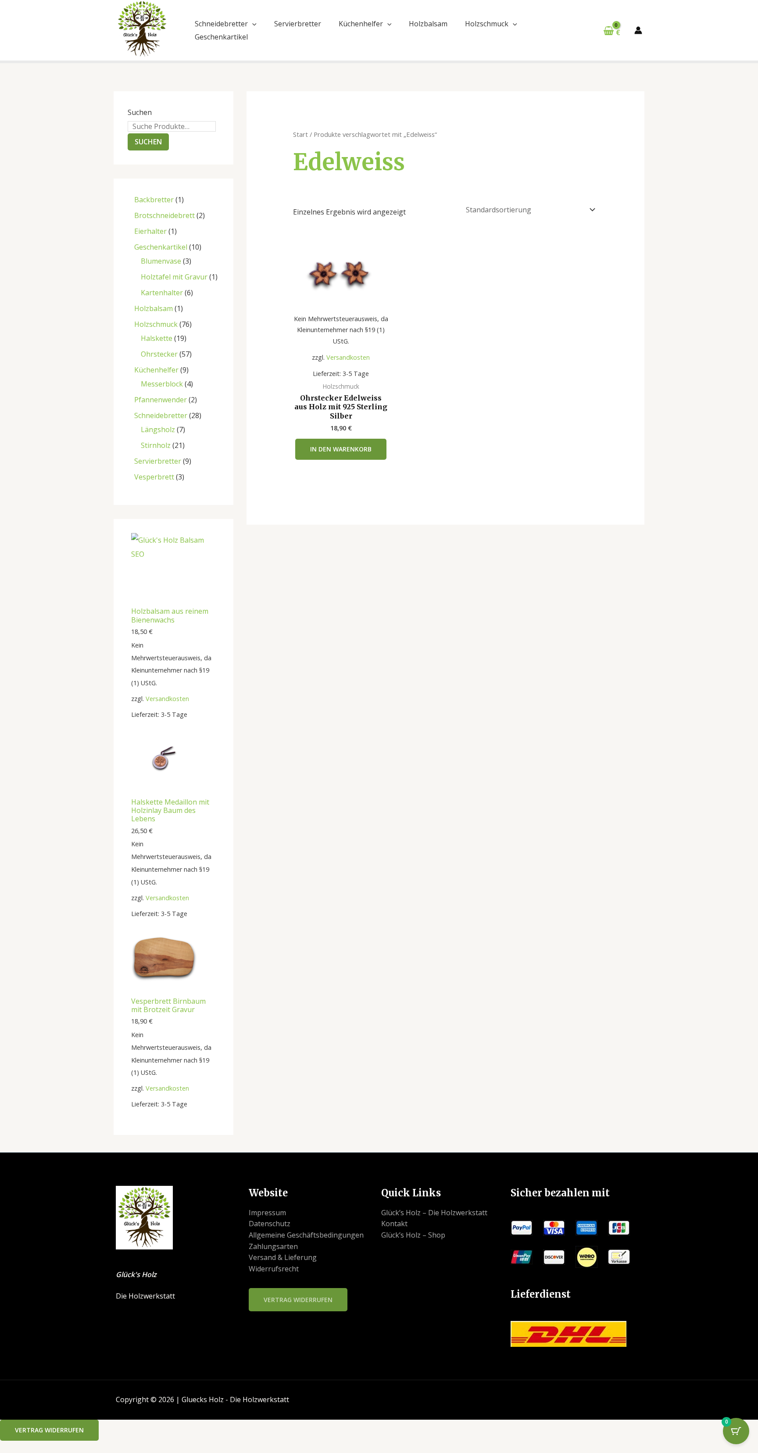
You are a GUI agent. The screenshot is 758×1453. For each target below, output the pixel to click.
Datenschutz (269, 1223)
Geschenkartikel (221, 37)
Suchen (140, 112)
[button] (252, 24)
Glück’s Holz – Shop (413, 1235)
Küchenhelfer (361, 24)
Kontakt (394, 1223)
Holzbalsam (428, 24)
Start (300, 134)
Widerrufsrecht (274, 1269)
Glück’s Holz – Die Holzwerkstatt (434, 1212)
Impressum (267, 1212)
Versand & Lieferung (283, 1257)
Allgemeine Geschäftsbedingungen (306, 1235)
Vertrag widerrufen (298, 1300)
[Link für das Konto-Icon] (638, 30)
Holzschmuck (486, 24)
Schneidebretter (221, 24)
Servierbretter (297, 24)
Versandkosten (167, 698)
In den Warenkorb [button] (341, 449)
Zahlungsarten (273, 1246)
